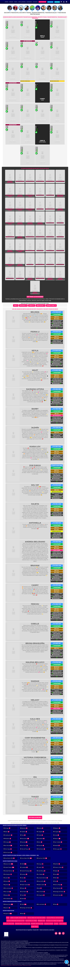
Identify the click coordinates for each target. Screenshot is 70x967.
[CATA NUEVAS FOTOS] (50, 252)
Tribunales (40, 845)
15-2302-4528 (57, 565)
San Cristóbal (57, 842)
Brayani (35, 565)
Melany (35, 700)
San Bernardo (57, 888)
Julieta (35, 504)
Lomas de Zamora (42, 877)
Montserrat (40, 838)
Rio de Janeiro (8, 888)
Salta (39, 888)
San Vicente (40, 891)
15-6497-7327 (57, 777)
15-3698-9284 (57, 523)
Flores (22, 835)
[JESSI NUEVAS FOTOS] (50, 196)
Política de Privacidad (17, 965)
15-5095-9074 (57, 350)
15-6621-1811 (57, 643)
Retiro (39, 842)
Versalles (56, 845)
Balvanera (23, 828)
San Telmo (23, 845)
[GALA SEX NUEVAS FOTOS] (50, 266)
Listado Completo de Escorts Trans (18, 917)
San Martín (23, 891)
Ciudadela (23, 867)
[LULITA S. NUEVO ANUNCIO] (40, 266)
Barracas (40, 828)
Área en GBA (40, 305)
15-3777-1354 (57, 585)
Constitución (8, 835)
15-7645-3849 (57, 796)
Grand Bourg (41, 870)
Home (7, 917)
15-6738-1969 (57, 662)
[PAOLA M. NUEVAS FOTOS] (60, 266)
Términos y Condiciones (6, 965)
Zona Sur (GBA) (41, 858)
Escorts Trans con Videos (31, 920)
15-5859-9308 (57, 700)
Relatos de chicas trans (8, 923)
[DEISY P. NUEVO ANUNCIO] (20, 182)
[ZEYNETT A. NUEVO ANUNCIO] (30, 182)
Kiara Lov (35, 446)
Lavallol (6, 877)
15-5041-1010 (57, 389)
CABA (22, 864)
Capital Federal (8, 867)
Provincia (23, 305)
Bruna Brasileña (35, 643)
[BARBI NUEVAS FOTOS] (20, 280)
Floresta (40, 835)
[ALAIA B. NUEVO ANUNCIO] (10, 238)
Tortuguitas (40, 895)
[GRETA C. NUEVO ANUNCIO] (50, 182)
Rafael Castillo (41, 884)
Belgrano (56, 828)
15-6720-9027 (57, 485)
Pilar (55, 881)
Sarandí (6, 895)
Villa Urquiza (8, 852)
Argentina (7, 913)
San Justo (7, 891)
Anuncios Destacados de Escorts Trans (16, 920)
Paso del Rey (41, 881)
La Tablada (40, 874)
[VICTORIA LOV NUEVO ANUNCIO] (40, 280)
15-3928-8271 (57, 312)
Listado (6, 1)
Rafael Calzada (24, 884)
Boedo (6, 831)
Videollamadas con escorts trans (22, 923)
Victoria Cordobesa (35, 757)
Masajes (11, 1)
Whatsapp (57, 314)
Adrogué (40, 864)
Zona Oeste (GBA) (25, 858)
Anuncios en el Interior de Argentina (54, 920)
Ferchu (35, 604)
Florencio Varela (58, 867)
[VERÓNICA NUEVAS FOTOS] (50, 238)
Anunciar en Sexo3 (48, 923)
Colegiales (40, 831)
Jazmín (35, 427)
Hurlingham (7, 874)
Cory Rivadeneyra (35, 738)
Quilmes (7, 884)
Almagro (7, 828)
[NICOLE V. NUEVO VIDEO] (60, 224)
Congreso (56, 831)
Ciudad (31, 305)
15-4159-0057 (57, 719)
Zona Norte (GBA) (9, 858)
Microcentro (24, 838)
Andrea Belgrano (35, 541)
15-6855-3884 (57, 370)
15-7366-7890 (57, 409)
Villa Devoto (41, 849)
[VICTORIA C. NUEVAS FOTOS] (10, 280)
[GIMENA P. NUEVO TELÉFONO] (50, 210)
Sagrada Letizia (35, 389)
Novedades (29, 1)
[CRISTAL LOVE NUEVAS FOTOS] (60, 252)
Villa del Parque (25, 849)
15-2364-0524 (57, 446)
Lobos (22, 877)
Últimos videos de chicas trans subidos (36, 917)
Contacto (56, 923)
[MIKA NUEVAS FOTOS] (40, 196)
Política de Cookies (27, 965)
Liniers (55, 835)
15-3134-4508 (57, 504)
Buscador (35, 1)
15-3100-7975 (57, 541)
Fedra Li (35, 332)
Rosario (23, 888)
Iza (35, 777)
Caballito (23, 831)
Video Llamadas (22, 1)
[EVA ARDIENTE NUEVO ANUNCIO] (40, 238)
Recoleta (23, 842)
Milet (35, 370)
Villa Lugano (57, 849)
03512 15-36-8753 (57, 757)
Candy (35, 585)
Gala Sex (35, 719)
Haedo (56, 870)
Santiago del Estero (59, 891)
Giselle (35, 624)
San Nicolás (7, 845)
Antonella (35, 523)
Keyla (35, 350)
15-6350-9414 (57, 331)
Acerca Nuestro (62, 923)
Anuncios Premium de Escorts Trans (54, 917)
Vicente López (57, 895)
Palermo (56, 838)
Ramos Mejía (57, 884)
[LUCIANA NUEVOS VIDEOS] (40, 182)
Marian (35, 681)
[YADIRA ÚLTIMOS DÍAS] (60, 238)
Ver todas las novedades (35, 296)
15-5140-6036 (57, 681)
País (15, 305)
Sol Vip (35, 485)
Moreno (6, 881)
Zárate (22, 898)
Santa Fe (7, 907)
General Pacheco (9, 870)
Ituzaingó (23, 874)
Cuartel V (40, 867)
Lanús (55, 874)
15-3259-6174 (57, 427)
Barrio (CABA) (51, 305)
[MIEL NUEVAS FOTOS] (50, 224)
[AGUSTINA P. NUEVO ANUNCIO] (30, 238)
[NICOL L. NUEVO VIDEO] (40, 210)
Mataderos (7, 838)
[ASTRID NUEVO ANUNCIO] (60, 182)
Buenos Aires (8, 864)
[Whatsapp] (7, 27)
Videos (15, 1)
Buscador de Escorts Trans (37, 923)
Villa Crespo (7, 849)
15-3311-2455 (57, 738)
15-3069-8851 (57, 623)
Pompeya (7, 842)
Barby (35, 409)
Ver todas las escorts (35, 817)
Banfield (56, 864)
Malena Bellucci (35, 662)
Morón (22, 881)
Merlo (55, 877)
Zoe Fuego (35, 465)
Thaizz (35, 797)
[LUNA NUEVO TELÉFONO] (30, 252)
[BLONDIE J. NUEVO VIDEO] (40, 252)
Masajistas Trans (41, 920)
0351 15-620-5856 (57, 465)
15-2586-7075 (57, 604)
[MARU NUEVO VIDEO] (30, 266)
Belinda (35, 312)
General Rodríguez (25, 870)
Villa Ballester (8, 898)
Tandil (22, 895)
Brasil (22, 913)
